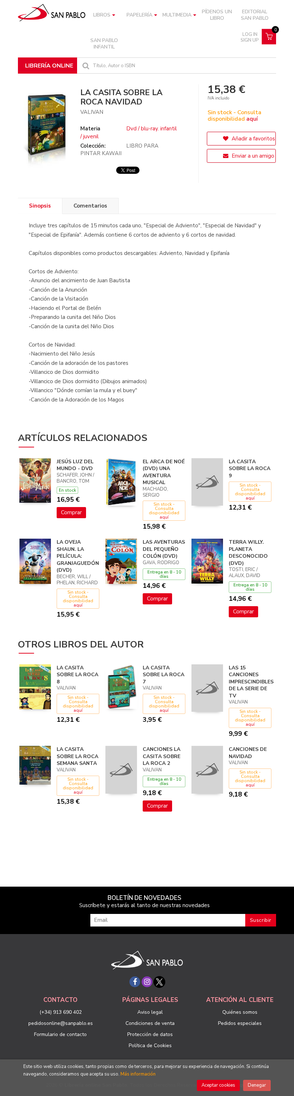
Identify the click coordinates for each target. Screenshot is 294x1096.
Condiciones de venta (150, 1023)
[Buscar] (85, 65)
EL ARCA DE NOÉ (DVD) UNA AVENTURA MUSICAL (164, 472)
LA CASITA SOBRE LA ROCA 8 (77, 674)
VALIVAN (91, 112)
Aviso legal (150, 1012)
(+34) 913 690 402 (60, 1012)
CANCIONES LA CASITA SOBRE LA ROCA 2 (161, 756)
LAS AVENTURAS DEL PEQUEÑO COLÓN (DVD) (164, 549)
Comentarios (90, 205)
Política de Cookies (150, 1045)
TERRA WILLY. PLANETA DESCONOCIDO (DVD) (248, 553)
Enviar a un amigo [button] (252, 155)
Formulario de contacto (60, 1034)
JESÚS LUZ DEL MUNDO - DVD (75, 465)
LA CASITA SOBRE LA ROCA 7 (163, 674)
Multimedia (176, 14)
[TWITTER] (159, 981)
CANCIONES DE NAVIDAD (248, 753)
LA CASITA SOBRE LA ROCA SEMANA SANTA (77, 756)
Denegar (257, 1085)
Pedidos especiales (240, 1023)
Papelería (139, 14)
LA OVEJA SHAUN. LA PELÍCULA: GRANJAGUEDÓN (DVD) (78, 556)
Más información (138, 1074)
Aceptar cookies (218, 1085)
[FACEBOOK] (134, 981)
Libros (101, 14)
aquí (252, 119)
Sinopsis (40, 205)
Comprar (71, 512)
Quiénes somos (239, 1012)
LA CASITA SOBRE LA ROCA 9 (249, 468)
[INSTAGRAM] (147, 981)
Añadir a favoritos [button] (252, 138)
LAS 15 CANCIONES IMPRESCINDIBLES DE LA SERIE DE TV (251, 681)
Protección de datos (150, 1034)
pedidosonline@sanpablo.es (60, 1023)
